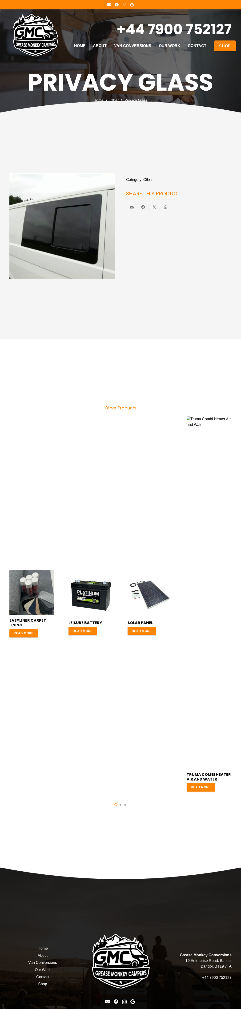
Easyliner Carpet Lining (27, 623)
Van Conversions (42, 963)
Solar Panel (140, 622)
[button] (115, 804)
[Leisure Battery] (90, 575)
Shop (42, 984)
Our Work (43, 970)
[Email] (109, 4)
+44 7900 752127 (217, 978)
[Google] (132, 4)
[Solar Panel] (150, 575)
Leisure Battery (85, 622)
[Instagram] (124, 4)
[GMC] (35, 35)
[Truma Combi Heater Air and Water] (209, 419)
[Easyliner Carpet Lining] (31, 573)
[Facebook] (116, 4)
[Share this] (143, 207)
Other (114, 100)
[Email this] (131, 207)
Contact (42, 977)
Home (98, 100)
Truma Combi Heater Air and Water (209, 777)
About (43, 955)
